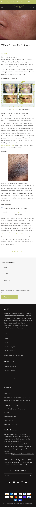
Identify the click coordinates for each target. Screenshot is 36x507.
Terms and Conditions (10, 379)
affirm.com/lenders (16, 444)
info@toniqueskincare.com (17, 409)
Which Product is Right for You (13, 355)
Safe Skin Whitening (10, 351)
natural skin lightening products (11, 233)
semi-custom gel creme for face (19, 212)
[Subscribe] (30, 475)
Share (5, 53)
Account (6, 338)
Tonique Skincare (11, 503)
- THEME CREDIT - (19, 503)
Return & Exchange (10, 366)
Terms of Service (9, 383)
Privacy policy (8, 375)
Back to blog (19, 251)
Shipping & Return (9, 371)
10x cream (14, 109)
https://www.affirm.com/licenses (22, 454)
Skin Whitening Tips (10, 347)
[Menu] (2, 7)
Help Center (7, 387)
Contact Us (26, 400)
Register (6, 343)
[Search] (30, 7)
